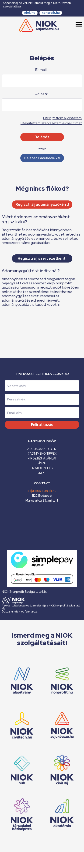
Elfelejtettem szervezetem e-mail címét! (51, 123)
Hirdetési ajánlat (42, 458)
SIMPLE (42, 473)
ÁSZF (42, 463)
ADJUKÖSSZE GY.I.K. (42, 449)
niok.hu (29, 12)
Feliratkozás (42, 424)
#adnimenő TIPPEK (42, 454)
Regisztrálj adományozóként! (42, 204)
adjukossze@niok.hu (42, 491)
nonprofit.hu (51, 12)
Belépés (42, 137)
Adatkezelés (42, 468)
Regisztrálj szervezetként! (42, 258)
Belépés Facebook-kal (42, 158)
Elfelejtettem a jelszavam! (62, 118)
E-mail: (41, 70)
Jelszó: (41, 94)
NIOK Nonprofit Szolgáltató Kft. (24, 591)
